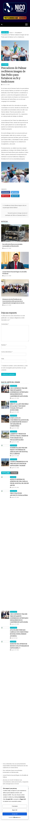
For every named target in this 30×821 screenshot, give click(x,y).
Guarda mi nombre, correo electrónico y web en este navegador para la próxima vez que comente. (14, 368)
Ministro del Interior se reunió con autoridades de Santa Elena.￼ (19, 646)
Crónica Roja (13, 385)
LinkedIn (15, 196)
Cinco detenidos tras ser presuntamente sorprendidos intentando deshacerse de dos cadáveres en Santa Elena (19, 392)
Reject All (14, 810)
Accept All (14, 814)
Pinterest (6, 196)
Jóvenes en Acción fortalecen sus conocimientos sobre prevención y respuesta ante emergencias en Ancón (13, 301)
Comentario (5, 324)
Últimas (14, 473)
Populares (6, 473)
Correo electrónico (6, 352)
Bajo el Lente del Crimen (10, 382)
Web (2, 358)
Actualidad (5, 64)
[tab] (5, 472)
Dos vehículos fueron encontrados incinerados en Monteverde (12, 245)
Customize (15, 806)
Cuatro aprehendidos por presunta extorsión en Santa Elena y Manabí (19, 463)
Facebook (6, 192)
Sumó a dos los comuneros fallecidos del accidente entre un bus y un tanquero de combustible (19, 422)
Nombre (4, 345)
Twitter (15, 192)
